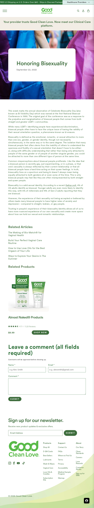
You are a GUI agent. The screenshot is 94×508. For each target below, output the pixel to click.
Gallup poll (70, 185)
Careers (79, 457)
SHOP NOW (40, 332)
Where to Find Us (65, 455)
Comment (13, 376)
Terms (60, 460)
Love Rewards (79, 462)
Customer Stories (80, 468)
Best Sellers (47, 455)
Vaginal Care (48, 468)
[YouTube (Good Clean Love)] (18, 463)
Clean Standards (80, 452)
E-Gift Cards (48, 451)
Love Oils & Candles (47, 473)
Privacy (61, 464)
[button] (4, 10)
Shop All (46, 447)
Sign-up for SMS (80, 474)
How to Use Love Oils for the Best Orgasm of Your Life (26, 249)
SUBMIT (70, 433)
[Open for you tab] (86, 500)
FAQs (60, 451)
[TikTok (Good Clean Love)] (23, 463)
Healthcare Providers (76, 2)
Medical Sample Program (64, 473)
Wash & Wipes (48, 464)
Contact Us (62, 447)
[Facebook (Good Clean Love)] (14, 463)
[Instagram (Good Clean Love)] (9, 463)
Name (11, 365)
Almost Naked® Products (25, 317)
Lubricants (47, 460)
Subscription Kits (48, 479)
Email (51, 365)
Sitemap (61, 478)
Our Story (79, 447)
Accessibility (63, 468)
